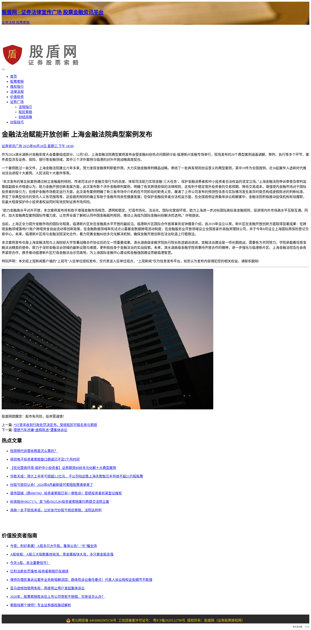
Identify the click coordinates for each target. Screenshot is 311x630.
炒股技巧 (17, 122)
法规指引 (25, 107)
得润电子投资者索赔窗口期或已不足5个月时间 (45, 459)
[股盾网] (42, 64)
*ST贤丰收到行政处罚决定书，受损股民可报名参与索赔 (55, 425)
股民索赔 (25, 112)
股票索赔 (23, 22)
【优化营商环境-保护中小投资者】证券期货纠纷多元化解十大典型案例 (63, 468)
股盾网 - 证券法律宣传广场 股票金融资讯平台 (53, 12)
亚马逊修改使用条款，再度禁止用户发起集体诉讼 (47, 588)
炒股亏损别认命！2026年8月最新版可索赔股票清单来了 (51, 485)
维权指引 (17, 86)
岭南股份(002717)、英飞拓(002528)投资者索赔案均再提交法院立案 (59, 501)
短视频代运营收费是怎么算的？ (34, 451)
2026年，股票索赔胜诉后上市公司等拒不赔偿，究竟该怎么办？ (57, 596)
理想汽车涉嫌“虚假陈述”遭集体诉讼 (40, 430)
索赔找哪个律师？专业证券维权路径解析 (40, 605)
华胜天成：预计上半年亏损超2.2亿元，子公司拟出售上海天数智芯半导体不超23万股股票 (76, 476)
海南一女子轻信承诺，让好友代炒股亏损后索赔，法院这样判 (56, 510)
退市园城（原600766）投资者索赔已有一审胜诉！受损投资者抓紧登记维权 (66, 493)
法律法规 (17, 92)
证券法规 (9, 22)
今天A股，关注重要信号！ (30, 563)
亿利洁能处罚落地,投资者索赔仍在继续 (39, 571)
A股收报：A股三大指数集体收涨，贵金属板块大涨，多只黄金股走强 (61, 554)
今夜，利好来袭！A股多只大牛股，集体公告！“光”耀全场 (53, 546)
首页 (13, 76)
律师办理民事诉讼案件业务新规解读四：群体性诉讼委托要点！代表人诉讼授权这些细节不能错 (81, 580)
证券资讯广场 (12, 146)
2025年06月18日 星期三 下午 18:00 (48, 146)
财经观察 (25, 117)
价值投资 (17, 97)
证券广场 (17, 102)
